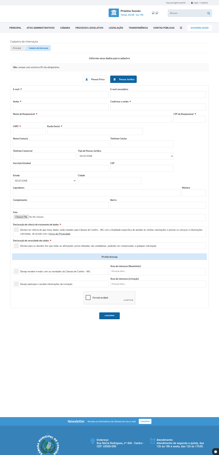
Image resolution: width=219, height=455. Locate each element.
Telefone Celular (118, 138)
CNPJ (15, 126)
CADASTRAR (109, 315)
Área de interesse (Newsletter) (125, 266)
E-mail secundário (119, 89)
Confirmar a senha (119, 101)
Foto (15, 212)
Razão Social (53, 126)
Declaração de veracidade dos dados (31, 240)
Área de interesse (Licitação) (124, 278)
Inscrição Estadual (22, 163)
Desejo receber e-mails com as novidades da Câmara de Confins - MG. (55, 271)
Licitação (17, 278)
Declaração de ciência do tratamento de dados (36, 224)
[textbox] (159, 271)
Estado (16, 175)
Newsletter (18, 266)
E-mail (16, 89)
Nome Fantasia (20, 138)
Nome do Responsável (24, 114)
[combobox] (158, 271)
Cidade (81, 175)
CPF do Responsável (183, 114)
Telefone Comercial (23, 150)
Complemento (20, 200)
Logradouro (18, 187)
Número (186, 187)
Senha (16, 101)
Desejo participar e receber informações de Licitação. (46, 284)
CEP (112, 163)
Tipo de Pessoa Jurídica (89, 150)
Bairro (113, 200)
